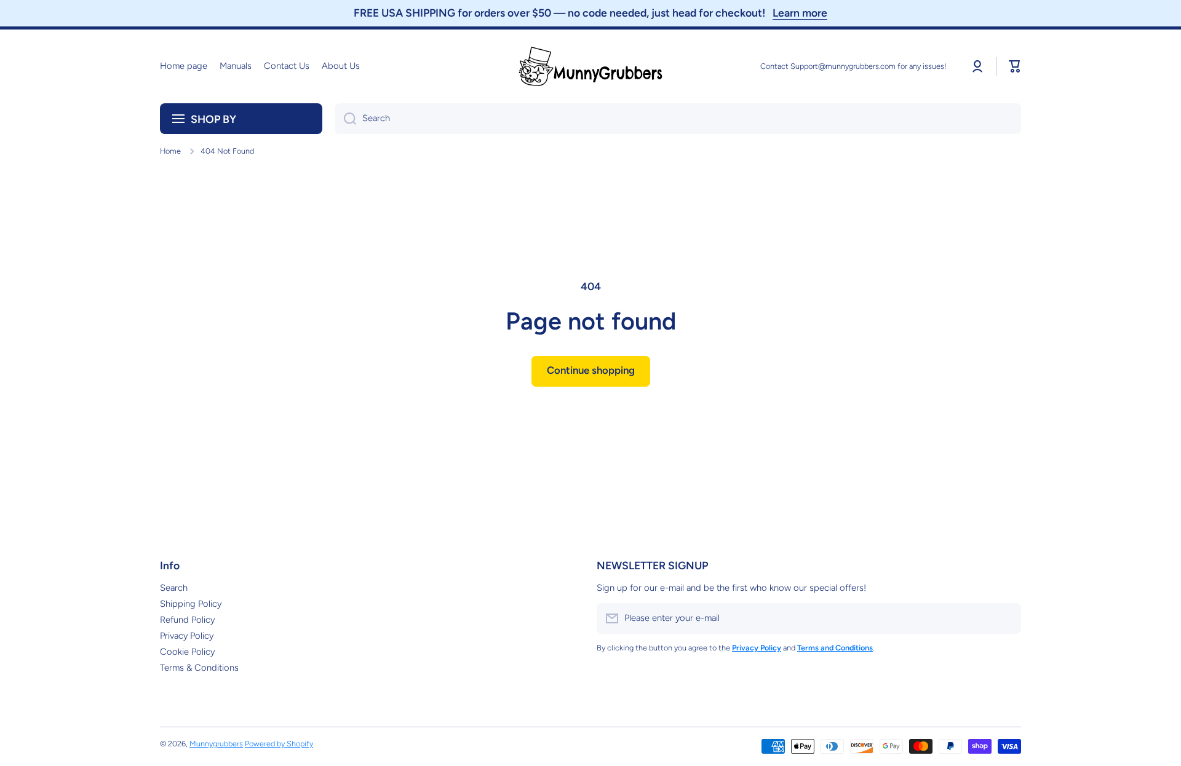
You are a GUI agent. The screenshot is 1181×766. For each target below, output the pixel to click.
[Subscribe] (1005, 618)
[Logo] (590, 66)
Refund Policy (187, 619)
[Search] (345, 118)
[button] (1015, 66)
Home (170, 151)
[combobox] (678, 118)
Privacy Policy (186, 635)
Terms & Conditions (199, 667)
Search (174, 587)
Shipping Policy (190, 603)
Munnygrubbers (216, 743)
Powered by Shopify (279, 743)
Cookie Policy (187, 651)
